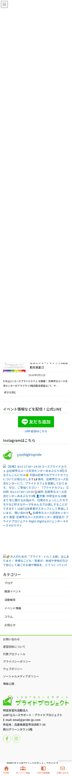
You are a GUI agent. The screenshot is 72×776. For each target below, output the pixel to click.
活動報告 (10, 600)
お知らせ (10, 625)
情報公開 (8, 684)
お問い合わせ (11, 639)
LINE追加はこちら (36, 431)
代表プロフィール (14, 654)
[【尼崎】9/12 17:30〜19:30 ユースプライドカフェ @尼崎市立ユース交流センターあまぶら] (36, 508)
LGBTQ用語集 (43, 772)
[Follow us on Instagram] (16, 739)
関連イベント (12, 591)
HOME (6, 772)
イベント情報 (12, 608)
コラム (8, 617)
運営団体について (14, 647)
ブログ (8, 583)
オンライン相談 (23, 772)
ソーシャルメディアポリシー (21, 676)
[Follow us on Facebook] (7, 739)
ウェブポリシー (13, 669)
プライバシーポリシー (17, 661)
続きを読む (14, 393)
